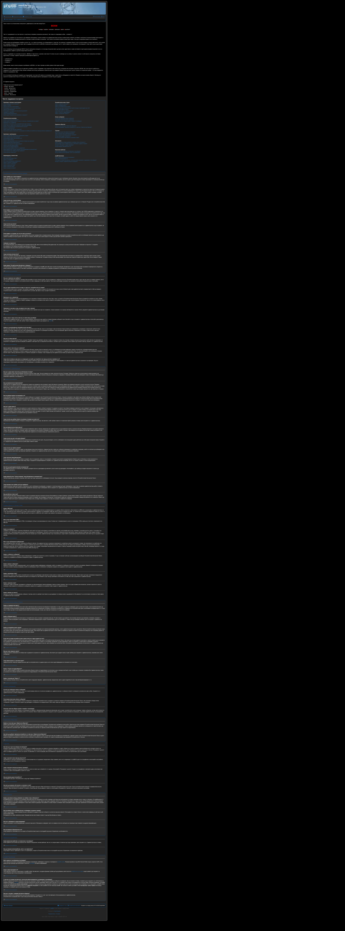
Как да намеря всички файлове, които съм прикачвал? (67, 152)
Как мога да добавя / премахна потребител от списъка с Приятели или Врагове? (73, 127)
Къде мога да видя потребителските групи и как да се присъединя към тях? (72, 108)
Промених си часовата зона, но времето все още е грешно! (17, 123)
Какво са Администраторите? (62, 103)
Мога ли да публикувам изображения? (12, 161)
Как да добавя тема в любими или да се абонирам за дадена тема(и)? (71, 143)
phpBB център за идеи (77, 871)
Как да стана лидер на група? (62, 109)
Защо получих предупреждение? (11, 146)
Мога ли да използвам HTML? (10, 158)
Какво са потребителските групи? (62, 106)
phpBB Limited (61, 862)
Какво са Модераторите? (60, 105)
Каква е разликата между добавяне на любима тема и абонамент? (70, 142)
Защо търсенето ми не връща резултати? (64, 133)
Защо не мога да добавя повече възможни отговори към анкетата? (19, 141)
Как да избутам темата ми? (10, 152)
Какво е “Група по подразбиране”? (63, 112)
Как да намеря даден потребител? (63, 136)
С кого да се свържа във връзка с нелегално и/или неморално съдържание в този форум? (75, 160)
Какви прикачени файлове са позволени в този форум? (67, 151)
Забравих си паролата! (9, 112)
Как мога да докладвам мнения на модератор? (14, 147)
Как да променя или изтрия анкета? (12, 142)
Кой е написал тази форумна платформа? (64, 157)
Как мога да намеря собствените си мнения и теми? (67, 137)
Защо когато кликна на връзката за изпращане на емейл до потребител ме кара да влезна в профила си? (28, 130)
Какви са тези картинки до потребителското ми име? (15, 126)
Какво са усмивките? (8, 159)
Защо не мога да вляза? (9, 109)
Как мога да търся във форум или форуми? (65, 131)
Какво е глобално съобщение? (10, 162)
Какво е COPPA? (7, 105)
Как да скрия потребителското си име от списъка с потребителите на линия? (21, 121)
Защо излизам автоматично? (10, 113)
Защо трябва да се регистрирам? (11, 103)
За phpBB (32, 863)
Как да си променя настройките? (11, 119)
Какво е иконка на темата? (10, 168)
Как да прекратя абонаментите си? (63, 146)
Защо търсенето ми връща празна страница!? (65, 134)
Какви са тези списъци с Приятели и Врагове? (65, 125)
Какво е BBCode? (7, 156)
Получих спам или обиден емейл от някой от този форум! (68, 121)
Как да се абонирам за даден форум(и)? (64, 145)
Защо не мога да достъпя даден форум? (13, 143)
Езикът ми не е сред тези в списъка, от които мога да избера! (18, 125)
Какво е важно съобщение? (10, 163)
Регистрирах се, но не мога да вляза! (12, 108)
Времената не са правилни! (10, 122)
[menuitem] (17, 17)
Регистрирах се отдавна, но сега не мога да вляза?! (15, 110)
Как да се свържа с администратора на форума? (66, 161)
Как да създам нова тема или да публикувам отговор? (16, 135)
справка (16, 882)
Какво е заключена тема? (9, 165)
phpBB (50, 321)
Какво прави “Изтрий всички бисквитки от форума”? (15, 114)
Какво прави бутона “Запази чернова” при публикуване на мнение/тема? (20, 149)
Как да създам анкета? (9, 139)
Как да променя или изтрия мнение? (12, 136)
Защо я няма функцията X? (61, 158)
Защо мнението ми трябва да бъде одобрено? (14, 150)
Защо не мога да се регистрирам (11, 106)
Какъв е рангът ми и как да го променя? (13, 129)
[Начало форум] (10, 6)
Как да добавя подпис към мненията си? (13, 138)
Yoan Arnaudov (57, 911)
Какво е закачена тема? (9, 166)
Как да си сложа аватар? (9, 128)
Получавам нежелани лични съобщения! (64, 119)
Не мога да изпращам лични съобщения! (64, 118)
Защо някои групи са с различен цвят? (64, 110)
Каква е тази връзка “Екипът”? (62, 113)
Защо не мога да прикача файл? (11, 145)
